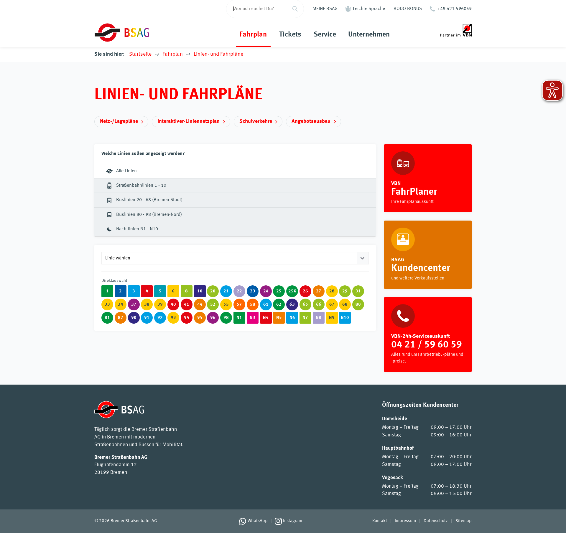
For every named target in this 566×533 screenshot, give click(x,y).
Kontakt (379, 521)
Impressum (405, 521)
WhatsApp (258, 521)
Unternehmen (369, 34)
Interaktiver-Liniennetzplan (188, 121)
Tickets (290, 34)
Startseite (140, 54)
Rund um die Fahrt (428, 255)
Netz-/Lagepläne (119, 121)
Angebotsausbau (311, 121)
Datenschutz (436, 521)
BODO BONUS (408, 8)
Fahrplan (253, 34)
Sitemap (463, 521)
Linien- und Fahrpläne (218, 54)
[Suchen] (295, 9)
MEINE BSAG (325, 8)
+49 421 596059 (454, 8)
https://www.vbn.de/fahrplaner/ (428, 178)
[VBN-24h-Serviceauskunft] (428, 334)
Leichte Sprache (369, 8)
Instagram (292, 521)
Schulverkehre (255, 121)
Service (325, 34)
